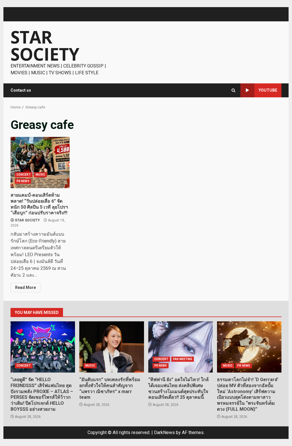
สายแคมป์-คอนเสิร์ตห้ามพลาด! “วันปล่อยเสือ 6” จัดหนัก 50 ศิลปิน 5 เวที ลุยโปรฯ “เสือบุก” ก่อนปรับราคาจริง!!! (40, 162)
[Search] (233, 90)
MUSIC (40, 174)
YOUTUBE (268, 90)
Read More (25, 287)
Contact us (21, 90)
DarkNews (164, 432)
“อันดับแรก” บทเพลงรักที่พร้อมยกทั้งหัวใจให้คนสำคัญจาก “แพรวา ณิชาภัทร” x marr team (111, 347)
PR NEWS (23, 181)
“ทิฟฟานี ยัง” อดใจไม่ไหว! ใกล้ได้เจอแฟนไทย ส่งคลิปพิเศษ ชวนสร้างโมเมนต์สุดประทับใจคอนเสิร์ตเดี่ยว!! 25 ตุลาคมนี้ (180, 347)
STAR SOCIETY (45, 45)
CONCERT (24, 174)
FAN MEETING (182, 359)
